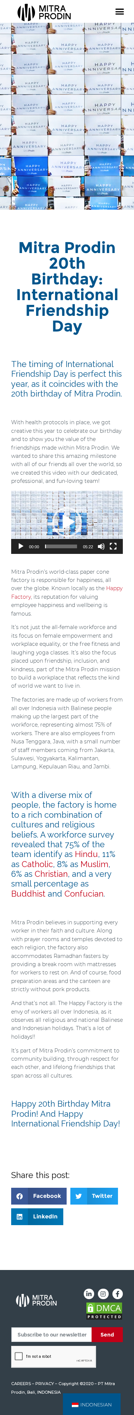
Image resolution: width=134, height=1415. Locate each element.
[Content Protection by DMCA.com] (104, 1318)
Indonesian (96, 1405)
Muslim (94, 864)
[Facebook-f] (117, 1294)
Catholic (37, 864)
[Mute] (101, 546)
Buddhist (28, 893)
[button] (120, 11)
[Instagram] (103, 1294)
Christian (51, 874)
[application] (67, 522)
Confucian (83, 893)
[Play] (21, 546)
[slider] (61, 546)
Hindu (86, 854)
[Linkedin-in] (89, 1294)
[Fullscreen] (113, 546)
